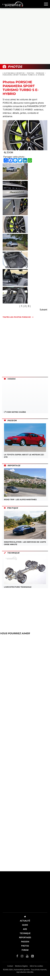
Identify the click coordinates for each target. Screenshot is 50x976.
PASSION (25, 941)
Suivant (43, 309)
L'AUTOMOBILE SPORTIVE (14, 73)
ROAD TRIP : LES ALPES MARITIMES (20, 499)
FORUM (25, 950)
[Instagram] (22, 956)
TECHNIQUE (25, 933)
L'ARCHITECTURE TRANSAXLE (17, 587)
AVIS (25, 929)
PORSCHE (40, 73)
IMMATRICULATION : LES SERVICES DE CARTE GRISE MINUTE (25, 543)
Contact (10, 966)
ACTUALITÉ (25, 920)
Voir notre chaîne (16, 412)
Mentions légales (21, 966)
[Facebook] (17, 956)
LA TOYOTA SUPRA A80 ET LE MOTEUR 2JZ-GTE (24, 455)
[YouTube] (27, 956)
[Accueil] (25, 916)
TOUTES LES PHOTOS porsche (17, 317)
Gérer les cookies (36, 966)
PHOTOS (30, 73)
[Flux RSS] (32, 956)
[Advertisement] (25, 36)
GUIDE (25, 925)
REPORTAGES (25, 937)
